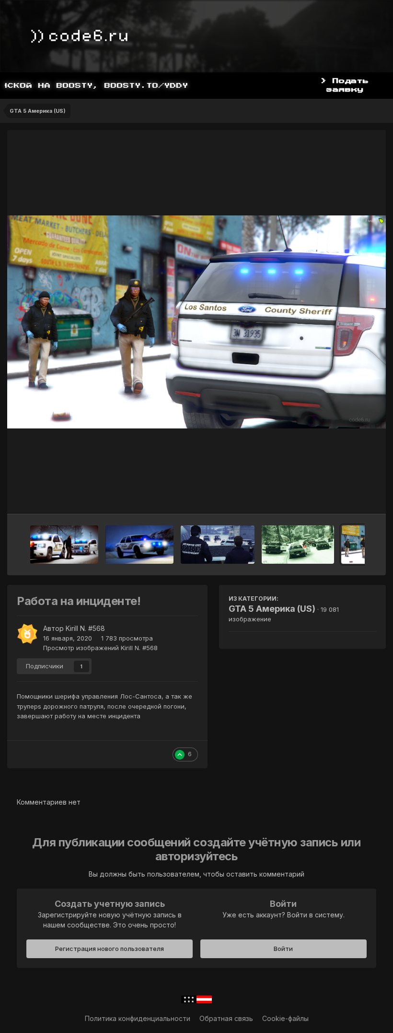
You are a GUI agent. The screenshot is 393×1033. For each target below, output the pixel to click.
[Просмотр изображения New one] (298, 544)
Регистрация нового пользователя (109, 948)
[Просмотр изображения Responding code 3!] (139, 544)
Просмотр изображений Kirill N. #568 (100, 648)
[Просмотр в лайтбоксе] (196, 321)
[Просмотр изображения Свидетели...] (217, 544)
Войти (283, 948)
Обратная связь (226, 1018)
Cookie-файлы (285, 1018)
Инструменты (342, 496)
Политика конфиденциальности (137, 1018)
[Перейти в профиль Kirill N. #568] (27, 633)
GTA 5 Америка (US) (272, 609)
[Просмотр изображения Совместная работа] (64, 544)
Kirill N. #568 (85, 628)
